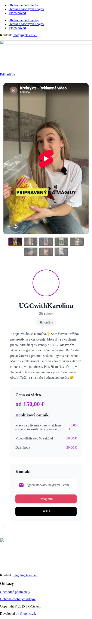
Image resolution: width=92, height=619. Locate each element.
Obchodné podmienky (24, 5)
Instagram (46, 499)
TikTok (46, 511)
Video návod (17, 13)
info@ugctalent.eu (25, 35)
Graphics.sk (28, 613)
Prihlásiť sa (7, 74)
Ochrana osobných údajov (26, 9)
